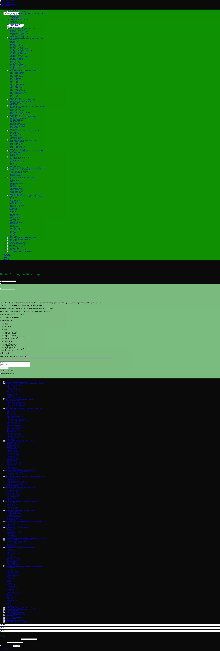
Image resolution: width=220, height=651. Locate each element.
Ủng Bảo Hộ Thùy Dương (18, 103)
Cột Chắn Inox (14, 219)
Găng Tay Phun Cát (16, 67)
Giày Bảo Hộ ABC (15, 78)
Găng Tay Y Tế (14, 39)
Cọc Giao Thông (15, 217)
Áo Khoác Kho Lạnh (16, 30)
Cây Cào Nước (15, 158)
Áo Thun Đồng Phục (16, 22)
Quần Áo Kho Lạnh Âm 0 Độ (19, 32)
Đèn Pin (12, 199)
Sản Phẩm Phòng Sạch (30, 177)
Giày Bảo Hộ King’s (16, 75)
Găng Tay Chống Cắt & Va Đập (19, 49)
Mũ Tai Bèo (13, 197)
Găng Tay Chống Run (17, 52)
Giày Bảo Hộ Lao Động (29, 70)
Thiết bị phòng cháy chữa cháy (19, 171)
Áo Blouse (13, 21)
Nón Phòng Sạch (15, 186)
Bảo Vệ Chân (14, 214)
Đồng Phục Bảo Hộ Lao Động (35, 13)
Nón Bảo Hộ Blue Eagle (17, 124)
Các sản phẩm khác (16, 194)
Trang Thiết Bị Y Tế (15, 240)
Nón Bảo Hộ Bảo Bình (17, 120)
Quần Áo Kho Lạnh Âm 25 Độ (19, 35)
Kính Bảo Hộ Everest (16, 143)
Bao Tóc (12, 185)
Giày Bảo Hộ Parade (16, 83)
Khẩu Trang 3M (15, 109)
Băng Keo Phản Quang (17, 205)
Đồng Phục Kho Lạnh (28, 29)
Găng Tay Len (14, 41)
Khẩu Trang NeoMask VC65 (19, 111)
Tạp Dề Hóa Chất (24, 239)
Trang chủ (6, 254)
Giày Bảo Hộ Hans (16, 89)
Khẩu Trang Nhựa (15, 115)
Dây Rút (12, 231)
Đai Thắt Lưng (14, 236)
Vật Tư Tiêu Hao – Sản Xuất (17, 250)
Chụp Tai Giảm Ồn (16, 137)
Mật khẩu (3, 642)
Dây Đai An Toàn (24, 12)
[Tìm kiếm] (5, 23)
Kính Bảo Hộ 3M (15, 145)
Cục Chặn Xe (14, 220)
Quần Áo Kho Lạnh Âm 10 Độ (19, 33)
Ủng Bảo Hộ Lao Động (29, 100)
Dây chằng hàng (15, 200)
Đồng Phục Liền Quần (17, 27)
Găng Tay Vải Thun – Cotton (19, 56)
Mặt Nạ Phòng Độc (16, 152)
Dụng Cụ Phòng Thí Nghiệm (17, 242)
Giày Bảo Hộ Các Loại (17, 72)
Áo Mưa (12, 213)
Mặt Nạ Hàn (14, 154)
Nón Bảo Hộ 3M (15, 121)
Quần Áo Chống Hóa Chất (18, 15)
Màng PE (13, 233)
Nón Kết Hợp (14, 128)
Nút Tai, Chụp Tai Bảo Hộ (32, 131)
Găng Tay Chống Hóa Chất (18, 53)
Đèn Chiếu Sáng (15, 175)
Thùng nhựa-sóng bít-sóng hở (36, 168)
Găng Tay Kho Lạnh (16, 63)
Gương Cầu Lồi (15, 227)
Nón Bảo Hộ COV (15, 123)
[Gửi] (0, 283)
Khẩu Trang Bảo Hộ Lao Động (36, 106)
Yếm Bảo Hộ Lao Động (29, 237)
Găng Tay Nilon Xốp (16, 47)
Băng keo (13, 203)
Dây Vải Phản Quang (16, 222)
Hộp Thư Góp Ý (15, 228)
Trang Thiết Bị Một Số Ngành (35, 196)
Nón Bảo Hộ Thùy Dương (18, 118)
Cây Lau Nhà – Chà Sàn (17, 162)
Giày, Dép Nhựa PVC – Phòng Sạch (20, 251)
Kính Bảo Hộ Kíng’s (16, 148)
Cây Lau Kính (14, 165)
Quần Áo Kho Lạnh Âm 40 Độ (19, 36)
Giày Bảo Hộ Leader (16, 76)
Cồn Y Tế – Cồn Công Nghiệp (18, 244)
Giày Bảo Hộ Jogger (16, 73)
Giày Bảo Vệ (14, 97)
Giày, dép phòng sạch (17, 189)
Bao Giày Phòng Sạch (17, 191)
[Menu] (5, 9)
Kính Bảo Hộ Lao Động (29, 140)
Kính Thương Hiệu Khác (17, 149)
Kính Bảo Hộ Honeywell (17, 146)
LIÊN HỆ (6, 259)
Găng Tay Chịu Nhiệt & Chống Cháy (21, 50)
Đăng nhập (16, 645)
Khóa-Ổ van (14, 209)
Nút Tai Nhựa (14, 132)
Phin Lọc (13, 155)
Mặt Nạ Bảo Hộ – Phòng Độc (35, 151)
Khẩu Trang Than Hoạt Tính (18, 114)
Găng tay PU (14, 42)
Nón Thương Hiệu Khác (17, 126)
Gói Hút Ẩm (13, 223)
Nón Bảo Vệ (14, 129)
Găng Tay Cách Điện (16, 55)
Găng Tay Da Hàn (15, 44)
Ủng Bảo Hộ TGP (15, 104)
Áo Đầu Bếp (14, 25)
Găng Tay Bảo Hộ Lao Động (34, 38)
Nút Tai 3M (13, 135)
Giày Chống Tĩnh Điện (17, 94)
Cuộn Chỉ (13, 163)
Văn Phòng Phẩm (24, 157)
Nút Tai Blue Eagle (16, 134)
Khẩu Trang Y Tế (15, 107)
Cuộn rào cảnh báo (16, 202)
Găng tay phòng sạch (16, 188)
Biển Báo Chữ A (14, 248)
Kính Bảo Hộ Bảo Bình (17, 141)
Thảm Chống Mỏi (15, 230)
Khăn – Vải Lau (15, 180)
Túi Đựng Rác (14, 160)
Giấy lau (12, 179)
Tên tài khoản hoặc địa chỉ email (10, 639)
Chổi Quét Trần (15, 166)
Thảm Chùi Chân (15, 192)
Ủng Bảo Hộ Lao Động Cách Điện (20, 101)
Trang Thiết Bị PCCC (28, 169)
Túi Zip (12, 234)
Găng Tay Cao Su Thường (18, 46)
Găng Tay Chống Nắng (17, 64)
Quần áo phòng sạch (16, 183)
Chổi (11, 182)
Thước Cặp (13, 208)
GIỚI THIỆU (7, 256)
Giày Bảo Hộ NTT (15, 81)
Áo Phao (13, 211)
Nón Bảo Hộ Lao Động (29, 117)
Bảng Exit (13, 174)
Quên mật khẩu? (5, 649)
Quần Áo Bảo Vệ (15, 18)
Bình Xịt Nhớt (14, 216)
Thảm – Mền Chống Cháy (18, 172)
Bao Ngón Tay (14, 61)
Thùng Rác (12, 245)
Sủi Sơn (12, 225)
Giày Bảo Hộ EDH (15, 86)
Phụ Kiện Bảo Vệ (19, 19)
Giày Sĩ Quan (14, 95)
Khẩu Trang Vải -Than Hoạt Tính (20, 112)
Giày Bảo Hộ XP (15, 80)
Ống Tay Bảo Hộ (15, 69)
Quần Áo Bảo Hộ (15, 16)
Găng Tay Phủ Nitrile (16, 59)
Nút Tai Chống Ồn (15, 138)
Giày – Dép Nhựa (15, 98)
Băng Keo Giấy (15, 206)
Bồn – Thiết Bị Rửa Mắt (16, 247)
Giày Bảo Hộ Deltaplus (17, 84)
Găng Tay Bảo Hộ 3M (16, 58)
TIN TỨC (6, 257)
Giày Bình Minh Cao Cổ (17, 90)
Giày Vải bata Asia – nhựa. (18, 92)
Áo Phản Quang (15, 24)
